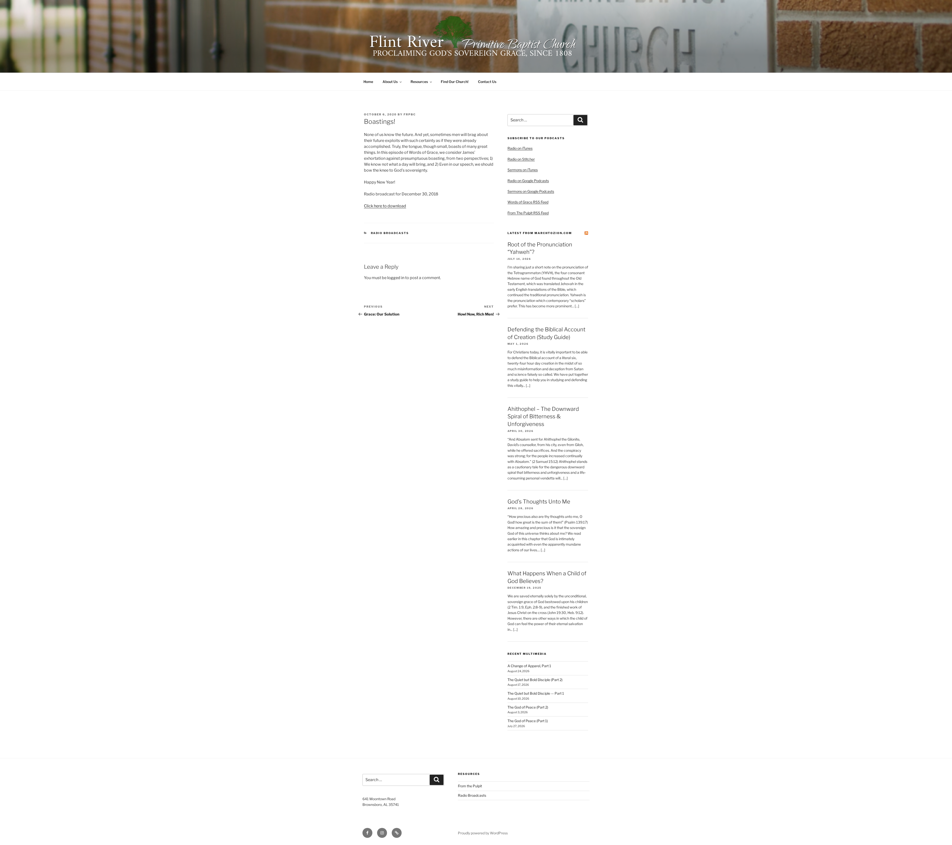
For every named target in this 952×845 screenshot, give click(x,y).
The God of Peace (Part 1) (527, 721)
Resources (419, 81)
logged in (395, 277)
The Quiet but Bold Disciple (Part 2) (535, 680)
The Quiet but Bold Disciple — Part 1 (535, 693)
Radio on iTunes (520, 148)
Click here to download (385, 206)
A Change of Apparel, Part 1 (529, 666)
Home (368, 81)
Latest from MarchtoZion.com (539, 233)
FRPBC (410, 114)
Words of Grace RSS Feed (527, 202)
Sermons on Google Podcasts (530, 191)
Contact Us (487, 81)
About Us (390, 81)
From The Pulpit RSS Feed (528, 213)
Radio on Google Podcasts (528, 181)
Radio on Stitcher (521, 159)
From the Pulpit (470, 786)
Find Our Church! (455, 81)
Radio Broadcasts (390, 233)
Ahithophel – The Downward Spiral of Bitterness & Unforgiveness (543, 416)
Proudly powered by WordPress (483, 833)
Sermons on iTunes (522, 170)
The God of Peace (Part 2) (527, 707)
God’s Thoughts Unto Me (538, 501)
